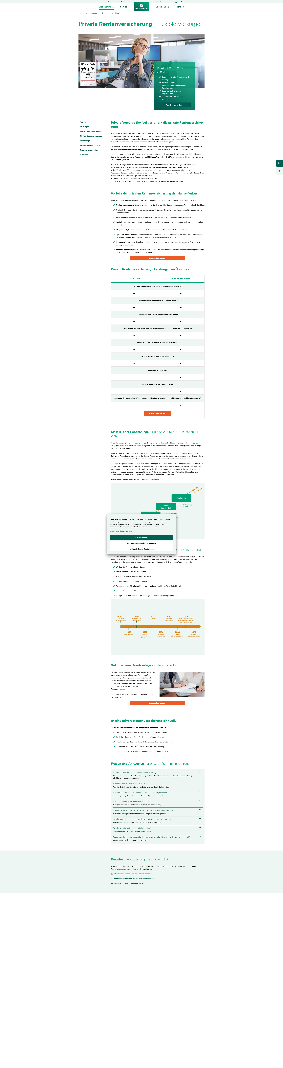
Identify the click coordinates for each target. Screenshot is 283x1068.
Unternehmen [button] (162, 6)
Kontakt (124, 1)
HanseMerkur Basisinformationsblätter (129, 883)
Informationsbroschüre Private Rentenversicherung (133, 874)
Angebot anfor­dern (157, 413)
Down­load (84, 154)
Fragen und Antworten (89, 150)
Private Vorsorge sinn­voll (90, 145)
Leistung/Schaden (177, 1)
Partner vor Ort (279, 171)
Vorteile (83, 122)
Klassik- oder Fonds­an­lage (90, 131)
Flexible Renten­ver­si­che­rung (91, 136)
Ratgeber (159, 1)
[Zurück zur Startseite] (141, 6)
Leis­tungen (84, 126)
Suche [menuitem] (178, 6)
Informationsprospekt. (150, 479)
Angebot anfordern (174, 104)
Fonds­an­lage (85, 140)
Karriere (111, 1)
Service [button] (123, 6)
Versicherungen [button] (106, 6)
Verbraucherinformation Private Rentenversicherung (134, 878)
